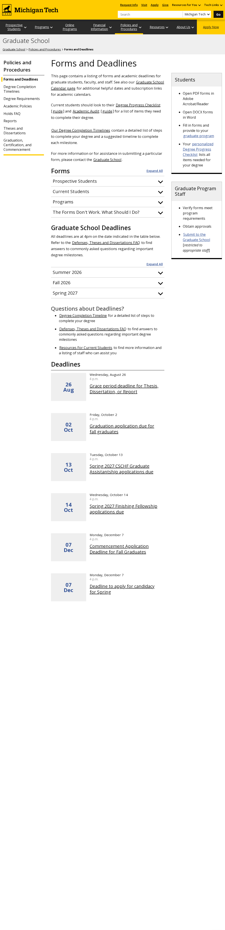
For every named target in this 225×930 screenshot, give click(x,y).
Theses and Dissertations (15, 130)
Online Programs (70, 27)
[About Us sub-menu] (193, 27)
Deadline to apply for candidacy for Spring (122, 589)
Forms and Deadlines (21, 79)
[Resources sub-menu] (167, 27)
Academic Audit (86, 111)
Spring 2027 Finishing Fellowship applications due (123, 509)
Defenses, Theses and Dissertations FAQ (106, 242)
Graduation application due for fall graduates (122, 429)
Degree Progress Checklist (138, 104)
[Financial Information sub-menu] (110, 27)
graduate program (198, 135)
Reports (10, 121)
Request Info (129, 5)
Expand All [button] (155, 171)
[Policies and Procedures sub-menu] (140, 27)
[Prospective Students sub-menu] (25, 27)
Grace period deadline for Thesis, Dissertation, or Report (124, 389)
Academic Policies (18, 106)
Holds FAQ (12, 113)
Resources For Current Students (85, 347)
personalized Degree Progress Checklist (198, 149)
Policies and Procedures (129, 27)
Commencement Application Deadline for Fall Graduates (119, 549)
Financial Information (99, 27)
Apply (155, 5)
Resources (157, 27)
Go (218, 14)
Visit (144, 5)
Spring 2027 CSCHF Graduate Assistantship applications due (121, 469)
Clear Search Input (179, 14)
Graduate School (26, 40)
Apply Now (211, 27)
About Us (183, 27)
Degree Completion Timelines (20, 89)
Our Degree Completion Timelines (80, 130)
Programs (42, 27)
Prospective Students (14, 27)
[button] (107, 181)
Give (165, 5)
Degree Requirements (22, 98)
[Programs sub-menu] (51, 27)
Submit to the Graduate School (196, 237)
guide (58, 111)
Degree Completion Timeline (83, 315)
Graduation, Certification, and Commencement (17, 145)
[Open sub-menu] (199, 5)
